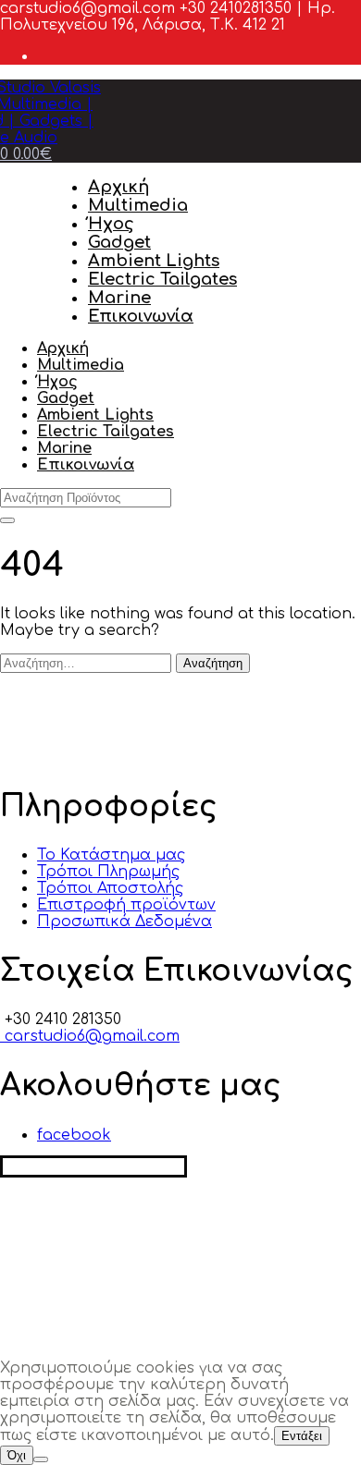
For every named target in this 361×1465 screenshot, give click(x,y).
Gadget (119, 242)
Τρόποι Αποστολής (110, 888)
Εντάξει (301, 1436)
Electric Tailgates (162, 279)
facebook (74, 1135)
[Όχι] (40, 1459)
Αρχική (118, 186)
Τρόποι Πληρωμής (108, 871)
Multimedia (138, 205)
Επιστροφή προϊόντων (126, 905)
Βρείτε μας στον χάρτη (93, 1166)
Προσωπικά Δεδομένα (124, 921)
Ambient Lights (153, 260)
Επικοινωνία (140, 316)
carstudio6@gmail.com (90, 1036)
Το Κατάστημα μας (111, 855)
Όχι (16, 1455)
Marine (119, 297)
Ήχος (111, 223)
